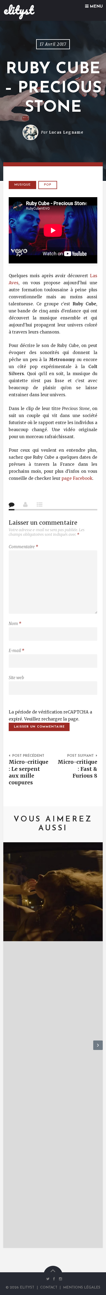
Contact (48, 1287)
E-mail (16, 650)
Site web (16, 677)
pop (47, 184)
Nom (15, 623)
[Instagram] (59, 1279)
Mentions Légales (81, 1287)
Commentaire (23, 546)
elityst (18, 10)
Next (98, 1049)
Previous (8, 1049)
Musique (22, 184)
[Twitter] (47, 1279)
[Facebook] (54, 1279)
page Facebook (76, 478)
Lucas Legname (66, 132)
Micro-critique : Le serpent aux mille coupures (28, 772)
